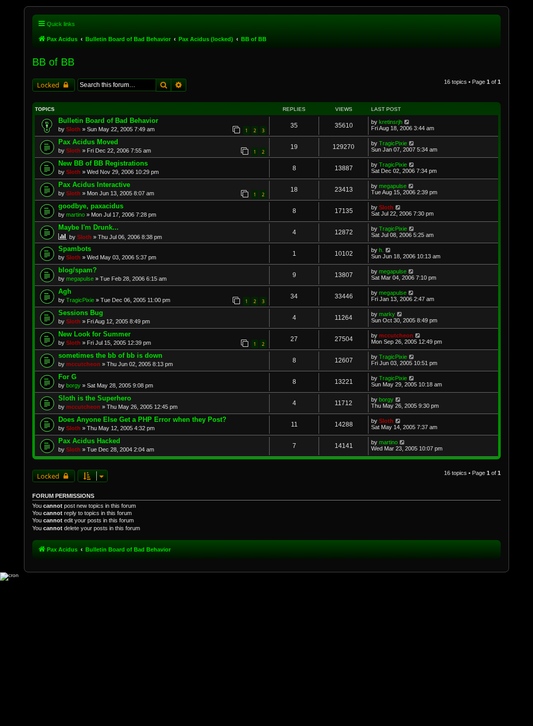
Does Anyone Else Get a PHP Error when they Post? (142, 419)
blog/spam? (77, 270)
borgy (73, 385)
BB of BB (53, 62)
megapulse (393, 186)
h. (381, 250)
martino (75, 214)
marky (387, 314)
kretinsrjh (390, 122)
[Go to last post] (407, 122)
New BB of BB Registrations (103, 163)
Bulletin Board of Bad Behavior (108, 120)
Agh (64, 291)
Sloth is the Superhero (94, 398)
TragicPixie (393, 143)
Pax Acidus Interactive (94, 185)
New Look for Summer (94, 334)
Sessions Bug (80, 313)
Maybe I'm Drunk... (88, 227)
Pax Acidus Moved (88, 142)
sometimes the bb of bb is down (110, 355)
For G (67, 377)
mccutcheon (396, 335)
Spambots (74, 249)
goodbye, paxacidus (90, 206)
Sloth (73, 129)
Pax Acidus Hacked (89, 441)
